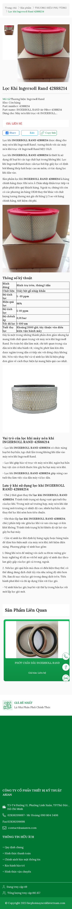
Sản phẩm (25, 7)
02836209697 (16, 815)
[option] (9, 30)
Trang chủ (11, 7)
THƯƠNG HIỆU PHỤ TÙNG (51, 7)
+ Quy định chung (13, 847)
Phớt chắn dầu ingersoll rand (36, 662)
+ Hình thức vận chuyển (17, 871)
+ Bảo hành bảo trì (14, 865)
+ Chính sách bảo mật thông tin (21, 859)
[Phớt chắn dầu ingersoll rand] (36, 639)
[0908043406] (65, 678)
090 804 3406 (49, 815)
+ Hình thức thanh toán (17, 853)
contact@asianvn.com (22, 827)
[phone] (65, 656)
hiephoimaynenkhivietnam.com (46, 903)
